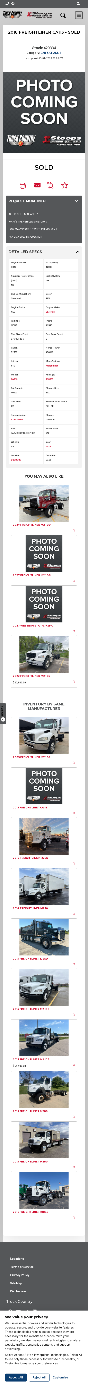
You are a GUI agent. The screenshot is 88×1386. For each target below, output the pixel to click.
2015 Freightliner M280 (30, 1111)
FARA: (49, 321)
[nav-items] (7, 3)
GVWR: (14, 347)
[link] (23, 186)
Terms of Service (22, 1267)
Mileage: (50, 374)
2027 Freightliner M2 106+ (32, 524)
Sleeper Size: (53, 388)
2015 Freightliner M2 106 (31, 1009)
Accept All (16, 1377)
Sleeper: (50, 415)
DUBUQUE (16, 460)
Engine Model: (18, 262)
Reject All (39, 1377)
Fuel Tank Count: (55, 334)
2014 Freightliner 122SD (30, 857)
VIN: (13, 428)
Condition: (51, 455)
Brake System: (53, 276)
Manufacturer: (53, 361)
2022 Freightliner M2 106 (31, 676)
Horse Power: (53, 347)
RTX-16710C (17, 419)
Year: (48, 442)
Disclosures (18, 1291)
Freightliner (52, 365)
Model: (14, 374)
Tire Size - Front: (20, 334)
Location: (16, 455)
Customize (60, 1377)
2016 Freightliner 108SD (31, 1211)
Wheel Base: (52, 428)
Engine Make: (53, 307)
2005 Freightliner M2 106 (31, 757)
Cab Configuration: (21, 294)
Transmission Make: (56, 401)
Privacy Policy (19, 1275)
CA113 (14, 379)
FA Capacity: (52, 262)
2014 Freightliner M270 (30, 908)
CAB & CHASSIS (51, 52)
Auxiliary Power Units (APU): (22, 278)
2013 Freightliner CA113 (30, 807)
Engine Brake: (18, 307)
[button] (78, 4)
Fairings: (15, 321)
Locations (17, 1258)
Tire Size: (16, 401)
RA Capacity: (17, 388)
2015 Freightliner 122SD (30, 958)
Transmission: (18, 415)
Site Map (16, 1283)
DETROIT (50, 312)
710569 (49, 379)
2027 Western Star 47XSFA (33, 625)
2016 (48, 446)
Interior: (15, 361)
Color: (49, 294)
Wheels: (15, 442)
